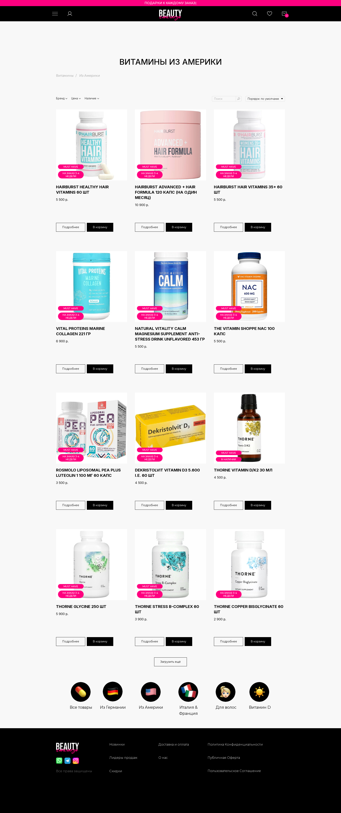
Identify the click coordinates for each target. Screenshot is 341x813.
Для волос (226, 707)
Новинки (117, 744)
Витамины (65, 75)
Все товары (81, 707)
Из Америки (89, 75)
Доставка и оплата (173, 744)
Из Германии (113, 707)
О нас (163, 758)
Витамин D (260, 707)
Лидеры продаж (123, 758)
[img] (81, 692)
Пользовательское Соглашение (234, 771)
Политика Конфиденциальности (235, 744)
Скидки (115, 771)
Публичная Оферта (224, 758)
